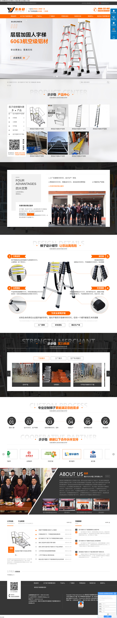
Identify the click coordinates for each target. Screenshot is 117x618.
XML (95, 3)
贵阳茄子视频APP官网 (37, 129)
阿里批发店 (64, 16)
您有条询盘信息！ (103, 3)
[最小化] (115, 593)
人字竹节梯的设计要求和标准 (46, 555)
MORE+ (107, 476)
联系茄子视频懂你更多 (103, 16)
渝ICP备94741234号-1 (72, 598)
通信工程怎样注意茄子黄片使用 (47, 542)
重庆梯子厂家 (89, 596)
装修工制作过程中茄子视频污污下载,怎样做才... (51, 546)
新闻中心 (90, 16)
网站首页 (13, 16)
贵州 (86, 600)
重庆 (84, 600)
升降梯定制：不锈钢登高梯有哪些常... (50, 534)
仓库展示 (46, 384)
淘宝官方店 (77, 16)
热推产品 (68, 600)
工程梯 (15, 122)
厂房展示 (52, 16)
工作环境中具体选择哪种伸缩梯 (47, 551)
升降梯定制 (33, 82)
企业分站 (84, 3)
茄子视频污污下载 (18, 134)
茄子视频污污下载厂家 (24, 82)
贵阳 (92, 600)
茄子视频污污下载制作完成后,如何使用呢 (90, 540)
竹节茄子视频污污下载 (77, 384)
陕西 (97, 600)
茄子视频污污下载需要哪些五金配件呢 (89, 529)
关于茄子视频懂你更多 (26, 16)
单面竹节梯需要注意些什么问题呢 (48, 530)
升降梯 (15, 118)
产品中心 (39, 16)
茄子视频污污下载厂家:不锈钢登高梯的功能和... (51, 538)
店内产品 (15, 384)
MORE (68, 522)
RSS (93, 3)
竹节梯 (15, 126)
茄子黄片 (15, 130)
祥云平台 (88, 598)
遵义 (89, 600)
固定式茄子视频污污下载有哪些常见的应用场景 (51, 559)
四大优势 (21, 188)
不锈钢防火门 (10, 575)
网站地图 (89, 3)
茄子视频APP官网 (18, 113)
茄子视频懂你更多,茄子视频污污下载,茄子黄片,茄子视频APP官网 (15, 0)
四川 (95, 600)
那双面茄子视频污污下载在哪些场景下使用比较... (92, 552)
